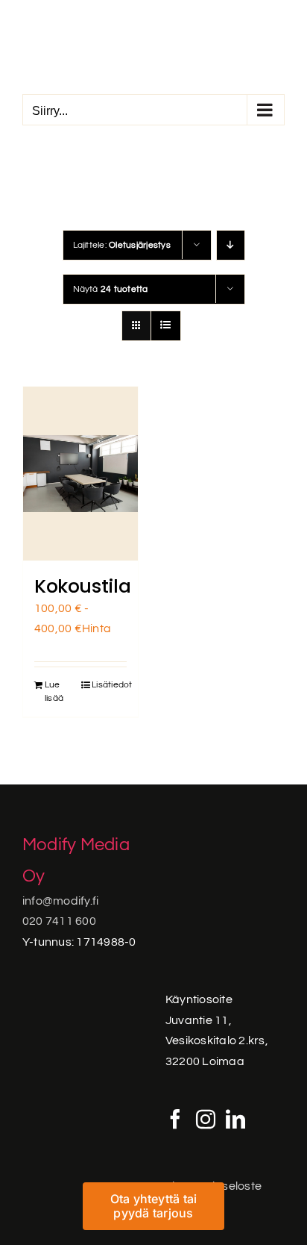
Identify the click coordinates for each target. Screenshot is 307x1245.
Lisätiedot (109, 685)
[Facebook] (175, 1119)
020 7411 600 (59, 921)
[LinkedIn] (235, 1119)
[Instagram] (205, 1119)
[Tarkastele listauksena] (165, 325)
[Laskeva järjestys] (230, 245)
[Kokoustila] (80, 474)
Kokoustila (82, 586)
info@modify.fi (60, 901)
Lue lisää (54, 691)
